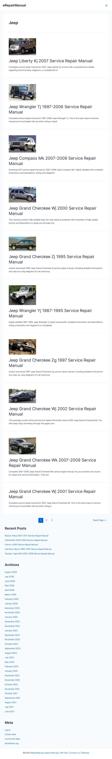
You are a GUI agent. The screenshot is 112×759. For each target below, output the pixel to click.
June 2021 (9, 711)
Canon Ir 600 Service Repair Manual (21, 544)
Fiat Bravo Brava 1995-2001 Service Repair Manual (28, 549)
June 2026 (10, 581)
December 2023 (12, 635)
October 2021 (11, 693)
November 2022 (12, 680)
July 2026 (9, 576)
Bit (62, 753)
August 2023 (11, 653)
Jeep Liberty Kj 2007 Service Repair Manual (50, 60)
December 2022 (12, 675)
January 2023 (11, 671)
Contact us (75, 753)
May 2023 (9, 662)
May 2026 (9, 585)
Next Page (99, 520)
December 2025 (12, 608)
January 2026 (11, 603)
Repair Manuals (52, 753)
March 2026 (10, 594)
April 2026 (9, 590)
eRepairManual (14, 5)
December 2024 (12, 621)
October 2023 (11, 644)
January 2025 (11, 617)
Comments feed (12, 739)
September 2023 (12, 648)
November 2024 (12, 626)
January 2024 (11, 630)
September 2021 (12, 698)
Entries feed (10, 734)
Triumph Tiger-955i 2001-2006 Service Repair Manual (29, 553)
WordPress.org (12, 743)
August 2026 (11, 572)
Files (66, 753)
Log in (8, 730)
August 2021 (11, 702)
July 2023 (9, 657)
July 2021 (9, 707)
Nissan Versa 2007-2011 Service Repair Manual (26, 535)
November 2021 (12, 689)
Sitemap (85, 753)
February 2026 (11, 599)
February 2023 (11, 666)
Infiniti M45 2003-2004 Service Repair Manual (26, 540)
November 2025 (12, 612)
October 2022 (11, 684)
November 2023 (12, 639)
